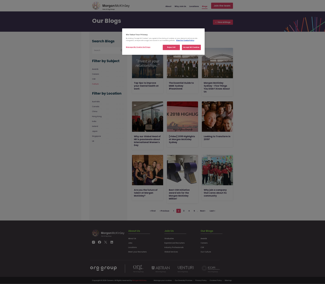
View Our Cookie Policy (185, 40)
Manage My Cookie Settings (138, 47)
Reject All (171, 47)
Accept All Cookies (191, 47)
